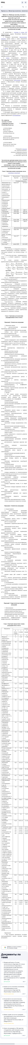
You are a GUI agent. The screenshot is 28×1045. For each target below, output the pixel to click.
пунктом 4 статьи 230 (20, 32)
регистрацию (17, 80)
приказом (24, 149)
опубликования (16, 115)
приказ (6, 48)
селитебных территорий (14, 173)
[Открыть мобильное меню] (25, 2)
